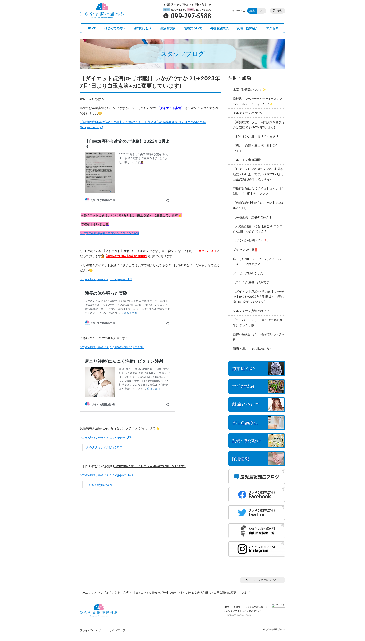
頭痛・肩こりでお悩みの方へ (252, 348)
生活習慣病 (167, 28)
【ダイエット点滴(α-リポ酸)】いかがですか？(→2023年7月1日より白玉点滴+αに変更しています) (258, 296)
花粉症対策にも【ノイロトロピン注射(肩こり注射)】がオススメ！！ (259, 191)
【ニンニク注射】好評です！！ (254, 282)
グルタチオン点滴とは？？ (104, 447)
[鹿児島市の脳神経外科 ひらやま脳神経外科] (102, 10)
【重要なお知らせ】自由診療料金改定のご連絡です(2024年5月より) (259, 124)
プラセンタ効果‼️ (245, 250)
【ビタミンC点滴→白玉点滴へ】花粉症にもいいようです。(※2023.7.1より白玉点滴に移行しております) (258, 174)
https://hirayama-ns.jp (239, 614)
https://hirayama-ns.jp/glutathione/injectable (112, 347)
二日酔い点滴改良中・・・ (104, 485)
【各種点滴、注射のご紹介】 (252, 217)
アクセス (272, 28)
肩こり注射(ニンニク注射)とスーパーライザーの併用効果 (258, 261)
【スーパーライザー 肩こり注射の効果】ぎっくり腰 (257, 322)
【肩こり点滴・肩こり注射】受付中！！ (256, 148)
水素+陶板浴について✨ (249, 89)
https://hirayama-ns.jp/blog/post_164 (106, 437)
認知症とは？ (143, 28)
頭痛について (193, 28)
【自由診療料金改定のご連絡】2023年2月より (258, 205)
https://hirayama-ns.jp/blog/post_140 (106, 475)
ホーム (84, 592)
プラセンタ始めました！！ (251, 273)
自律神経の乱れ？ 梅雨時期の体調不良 (259, 336)
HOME (91, 28)
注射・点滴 (239, 78)
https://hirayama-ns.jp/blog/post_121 (106, 279)
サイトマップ (117, 630)
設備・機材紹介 (247, 28)
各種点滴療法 (219, 28)
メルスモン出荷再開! (247, 160)
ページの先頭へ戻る (265, 580)
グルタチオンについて (248, 113)
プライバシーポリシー (93, 630)
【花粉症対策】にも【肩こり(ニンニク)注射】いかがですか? (258, 228)
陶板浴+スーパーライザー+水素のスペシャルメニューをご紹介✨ (258, 101)
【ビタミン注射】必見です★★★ (256, 136)
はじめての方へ (115, 28)
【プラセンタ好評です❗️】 (251, 240)
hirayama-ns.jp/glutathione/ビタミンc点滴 (109, 233)
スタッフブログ (101, 592)
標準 (252, 11)
